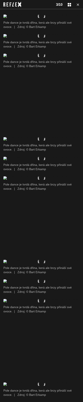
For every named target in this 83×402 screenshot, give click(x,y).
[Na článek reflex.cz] (12, 4)
